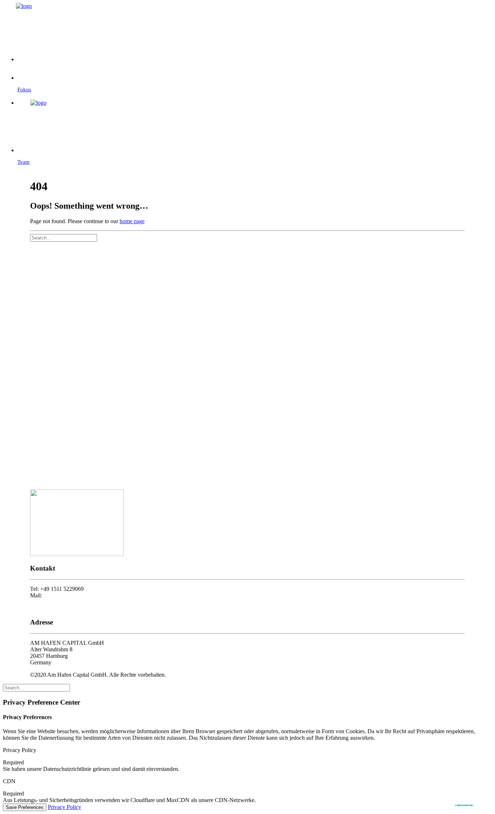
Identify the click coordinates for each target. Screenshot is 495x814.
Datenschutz (44, 608)
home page (132, 221)
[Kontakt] (254, 55)
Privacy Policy (64, 807)
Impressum (42, 602)
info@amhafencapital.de (71, 595)
